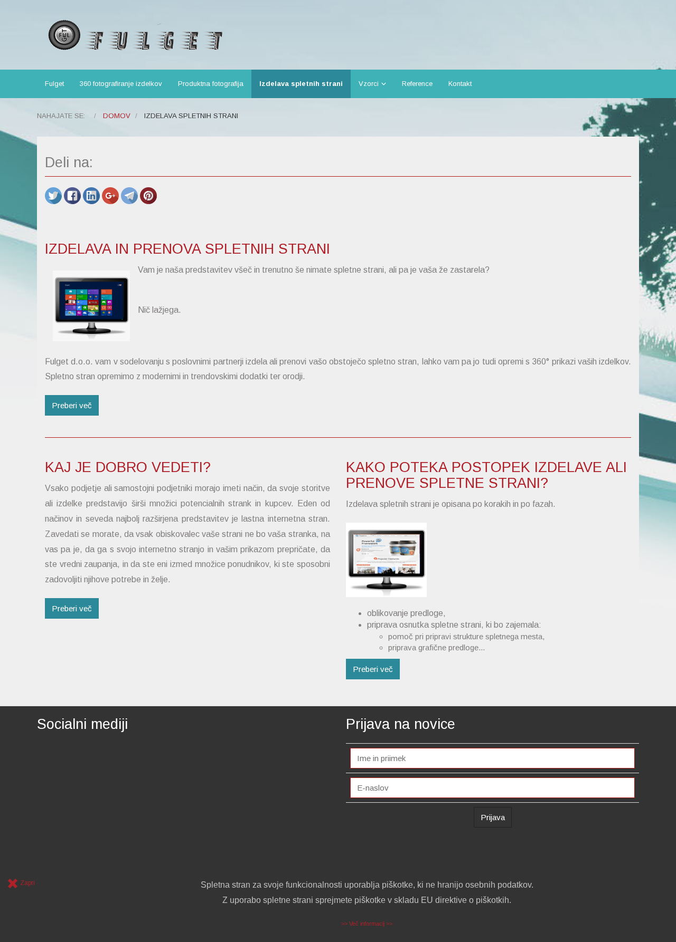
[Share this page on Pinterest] (148, 194)
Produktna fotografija (210, 84)
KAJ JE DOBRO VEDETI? (128, 467)
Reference (417, 84)
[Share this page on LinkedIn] (92, 194)
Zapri (26, 883)
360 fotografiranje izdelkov (121, 84)
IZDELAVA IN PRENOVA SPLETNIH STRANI (187, 249)
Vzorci (369, 84)
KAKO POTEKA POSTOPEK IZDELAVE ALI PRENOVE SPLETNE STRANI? (486, 475)
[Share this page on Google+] (111, 194)
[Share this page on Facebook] (73, 194)
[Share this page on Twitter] (54, 194)
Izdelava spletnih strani (301, 84)
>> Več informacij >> (366, 923)
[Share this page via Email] (130, 194)
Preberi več (72, 405)
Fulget (54, 84)
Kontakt (460, 84)
